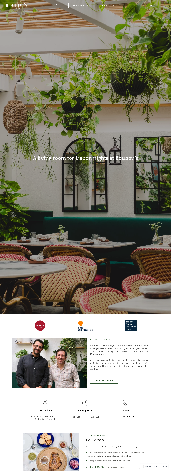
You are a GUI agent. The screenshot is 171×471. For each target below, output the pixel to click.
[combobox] (150, 5)
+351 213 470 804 (125, 416)
